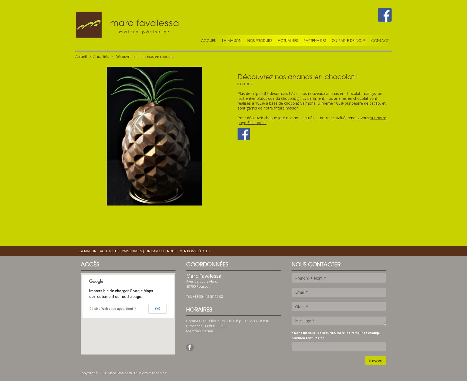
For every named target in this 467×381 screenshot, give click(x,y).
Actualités (288, 40)
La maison (232, 40)
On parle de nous (348, 40)
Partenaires (314, 40)
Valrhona (308, 103)
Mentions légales (194, 251)
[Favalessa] (128, 25)
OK (157, 309)
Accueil (208, 40)
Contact (380, 40)
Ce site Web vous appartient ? (112, 309)
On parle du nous (160, 251)
